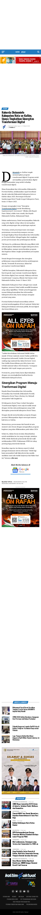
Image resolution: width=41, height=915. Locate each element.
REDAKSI (14, 897)
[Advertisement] (20, 25)
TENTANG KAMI (6, 897)
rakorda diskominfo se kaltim (12, 483)
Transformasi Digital (9, 208)
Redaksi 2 (12, 127)
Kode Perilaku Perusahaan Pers (21, 902)
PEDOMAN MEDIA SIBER (12, 899)
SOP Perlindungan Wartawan (28, 899)
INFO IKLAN (21, 897)
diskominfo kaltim (20, 482)
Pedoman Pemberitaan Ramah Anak (15, 904)
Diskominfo (16, 172)
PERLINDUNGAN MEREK (31, 904)
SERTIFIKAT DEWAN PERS (32, 897)
